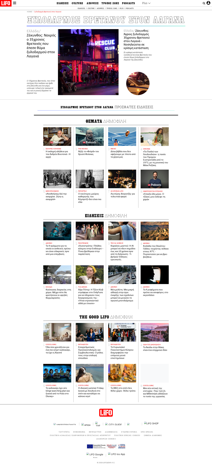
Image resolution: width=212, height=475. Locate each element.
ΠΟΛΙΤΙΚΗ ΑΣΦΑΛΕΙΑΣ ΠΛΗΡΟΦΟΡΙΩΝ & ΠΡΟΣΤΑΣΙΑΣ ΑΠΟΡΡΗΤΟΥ (80, 435)
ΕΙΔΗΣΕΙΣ (63, 3)
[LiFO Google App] (95, 455)
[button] (14, 3)
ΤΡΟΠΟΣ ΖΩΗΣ (110, 3)
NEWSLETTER (95, 432)
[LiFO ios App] (116, 455)
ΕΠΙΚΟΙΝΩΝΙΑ (79, 432)
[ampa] (86, 424)
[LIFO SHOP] (151, 424)
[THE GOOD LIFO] (98, 424)
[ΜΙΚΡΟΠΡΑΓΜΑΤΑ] (65, 424)
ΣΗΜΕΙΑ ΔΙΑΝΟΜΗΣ (153, 435)
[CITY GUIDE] (114, 424)
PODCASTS (128, 3)
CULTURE (77, 3)
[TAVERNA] (133, 424)
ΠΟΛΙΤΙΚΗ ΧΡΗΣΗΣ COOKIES (127, 435)
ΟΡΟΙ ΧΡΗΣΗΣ (147, 432)
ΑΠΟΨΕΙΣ (93, 3)
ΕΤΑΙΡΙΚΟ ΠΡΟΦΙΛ (129, 432)
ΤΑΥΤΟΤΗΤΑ (64, 432)
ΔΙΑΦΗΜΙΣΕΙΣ (111, 432)
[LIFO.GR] (6, 3)
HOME (29, 12)
